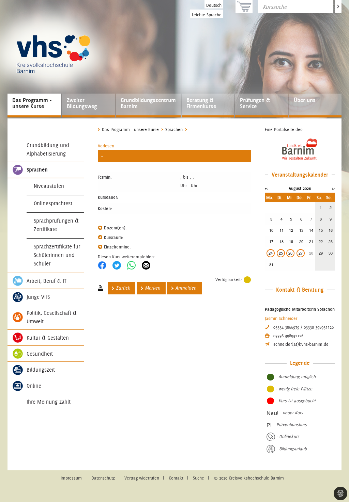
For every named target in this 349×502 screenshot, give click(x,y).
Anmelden (186, 288)
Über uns (305, 100)
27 (301, 253)
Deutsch (214, 5)
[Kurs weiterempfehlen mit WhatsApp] (131, 265)
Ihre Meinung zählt (49, 402)
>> (333, 188)
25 (281, 253)
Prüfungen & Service (255, 103)
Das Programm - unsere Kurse (31, 103)
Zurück (123, 288)
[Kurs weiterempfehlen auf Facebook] (102, 265)
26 (290, 253)
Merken (153, 288)
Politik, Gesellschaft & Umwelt (52, 317)
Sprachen (37, 169)
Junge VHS (38, 297)
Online (34, 386)
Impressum (71, 478)
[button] (106, 145)
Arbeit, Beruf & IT (46, 281)
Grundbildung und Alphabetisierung (48, 149)
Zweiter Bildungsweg (82, 103)
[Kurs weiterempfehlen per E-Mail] (146, 265)
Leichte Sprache (207, 14)
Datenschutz (103, 478)
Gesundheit (40, 354)
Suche (198, 478)
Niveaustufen (49, 186)
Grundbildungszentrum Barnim (148, 103)
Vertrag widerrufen (141, 478)
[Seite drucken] (100, 288)
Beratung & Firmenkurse (201, 103)
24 (271, 253)
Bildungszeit (41, 370)
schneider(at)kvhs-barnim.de (301, 344)
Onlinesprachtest (53, 203)
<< (266, 188)
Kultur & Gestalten (48, 338)
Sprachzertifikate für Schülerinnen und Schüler (57, 255)
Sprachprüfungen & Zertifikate (56, 224)
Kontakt (176, 478)
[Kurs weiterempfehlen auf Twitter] (116, 265)
